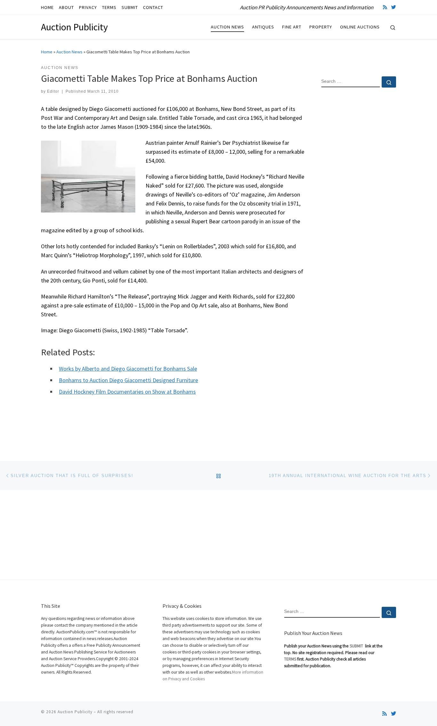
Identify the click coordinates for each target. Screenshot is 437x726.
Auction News (69, 52)
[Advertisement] (358, 196)
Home (46, 52)
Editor (53, 91)
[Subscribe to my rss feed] (385, 7)
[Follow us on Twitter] (393, 7)
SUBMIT (357, 646)
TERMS (290, 659)
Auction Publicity (75, 711)
